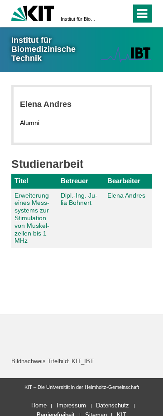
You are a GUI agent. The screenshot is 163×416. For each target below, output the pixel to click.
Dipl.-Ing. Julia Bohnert (79, 199)
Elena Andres (126, 195)
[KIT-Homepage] (32, 12)
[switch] (108, 13)
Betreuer (74, 181)
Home (39, 405)
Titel (21, 181)
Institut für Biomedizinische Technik (79, 19)
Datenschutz (112, 405)
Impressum (71, 405)
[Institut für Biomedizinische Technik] (126, 54)
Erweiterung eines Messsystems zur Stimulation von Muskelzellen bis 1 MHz (31, 218)
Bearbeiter (123, 181)
